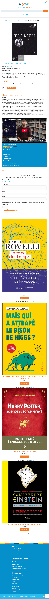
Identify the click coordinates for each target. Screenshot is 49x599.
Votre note (5, 179)
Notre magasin (15, 564)
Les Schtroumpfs (16, 590)
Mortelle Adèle (15, 586)
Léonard (14, 588)
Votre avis (5, 184)
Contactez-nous (16, 563)
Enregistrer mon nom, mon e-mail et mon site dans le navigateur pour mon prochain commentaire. (23, 203)
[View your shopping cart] (45, 2)
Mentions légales (23, 596)
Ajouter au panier (11, 87)
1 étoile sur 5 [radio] (3, 181)
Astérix (13, 585)
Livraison (14, 561)
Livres (7, 20)
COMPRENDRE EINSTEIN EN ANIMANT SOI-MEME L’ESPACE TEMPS (24, 524)
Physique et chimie (22, 20)
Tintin (13, 581)
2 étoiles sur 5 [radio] (5, 181)
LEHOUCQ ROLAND (12, 66)
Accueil (4, 20)
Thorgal (14, 591)
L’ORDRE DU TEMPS (24, 293)
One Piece (14, 583)
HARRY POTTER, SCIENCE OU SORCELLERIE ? (24, 451)
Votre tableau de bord (17, 576)
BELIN (8, 154)
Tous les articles (15, 554)
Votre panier (15, 577)
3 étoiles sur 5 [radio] (6, 181)
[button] (24, 14)
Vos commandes (16, 579)
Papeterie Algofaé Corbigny (19, 568)
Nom (3, 191)
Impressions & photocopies (18, 566)
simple (32, 301)
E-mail (4, 196)
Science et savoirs (13, 20)
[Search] (45, 11)
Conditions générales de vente (10, 596)
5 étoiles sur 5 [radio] (10, 181)
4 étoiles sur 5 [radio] (8, 181)
